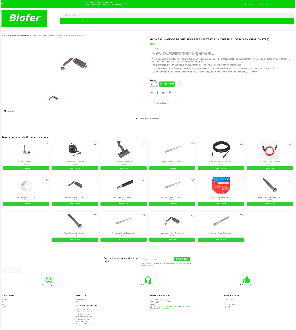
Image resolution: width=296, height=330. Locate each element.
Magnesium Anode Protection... (172, 162)
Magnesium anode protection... (123, 233)
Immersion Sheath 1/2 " (26, 162)
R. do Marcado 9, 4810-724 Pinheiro (99, 2)
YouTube (14, 270)
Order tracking (229, 299)
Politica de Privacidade (84, 317)
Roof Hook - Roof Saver (123, 162)
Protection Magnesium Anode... (269, 197)
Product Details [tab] (161, 103)
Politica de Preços (82, 314)
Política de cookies (82, 321)
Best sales (79, 302)
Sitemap (5, 307)
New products (81, 299)
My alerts (227, 307)
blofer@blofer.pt (163, 308)
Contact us (5, 304)
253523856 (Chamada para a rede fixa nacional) (104, 5)
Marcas (92, 21)
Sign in (226, 302)
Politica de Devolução (83, 319)
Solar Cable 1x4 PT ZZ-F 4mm (123, 197)
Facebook (4, 270)
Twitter (9, 270)
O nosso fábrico (7, 302)
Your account (231, 296)
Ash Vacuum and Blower (75, 162)
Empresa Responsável (84, 312)
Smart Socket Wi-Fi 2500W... (26, 197)
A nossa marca (70, 21)
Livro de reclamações (83, 309)
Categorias (83, 21)
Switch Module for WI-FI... (221, 197)
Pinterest (169, 92)
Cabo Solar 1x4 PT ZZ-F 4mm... (221, 162)
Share (157, 92)
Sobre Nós (5, 299)
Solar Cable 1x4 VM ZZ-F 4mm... (270, 162)
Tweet (163, 92)
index (56, 18)
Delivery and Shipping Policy (86, 324)
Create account (229, 304)
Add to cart (167, 83)
